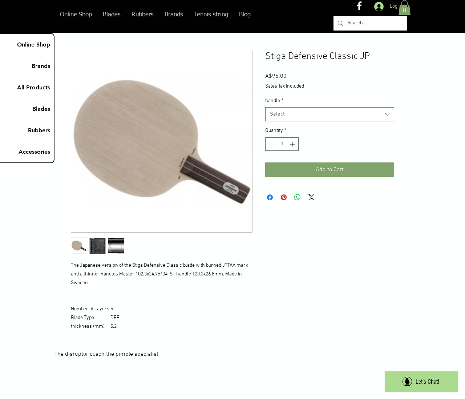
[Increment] (293, 144)
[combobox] (329, 114)
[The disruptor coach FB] (359, 6)
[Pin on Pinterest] (283, 197)
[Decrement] (270, 144)
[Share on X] (311, 197)
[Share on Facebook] (270, 197)
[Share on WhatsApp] (297, 197)
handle (274, 101)
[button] (404, 7)
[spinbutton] (281, 144)
